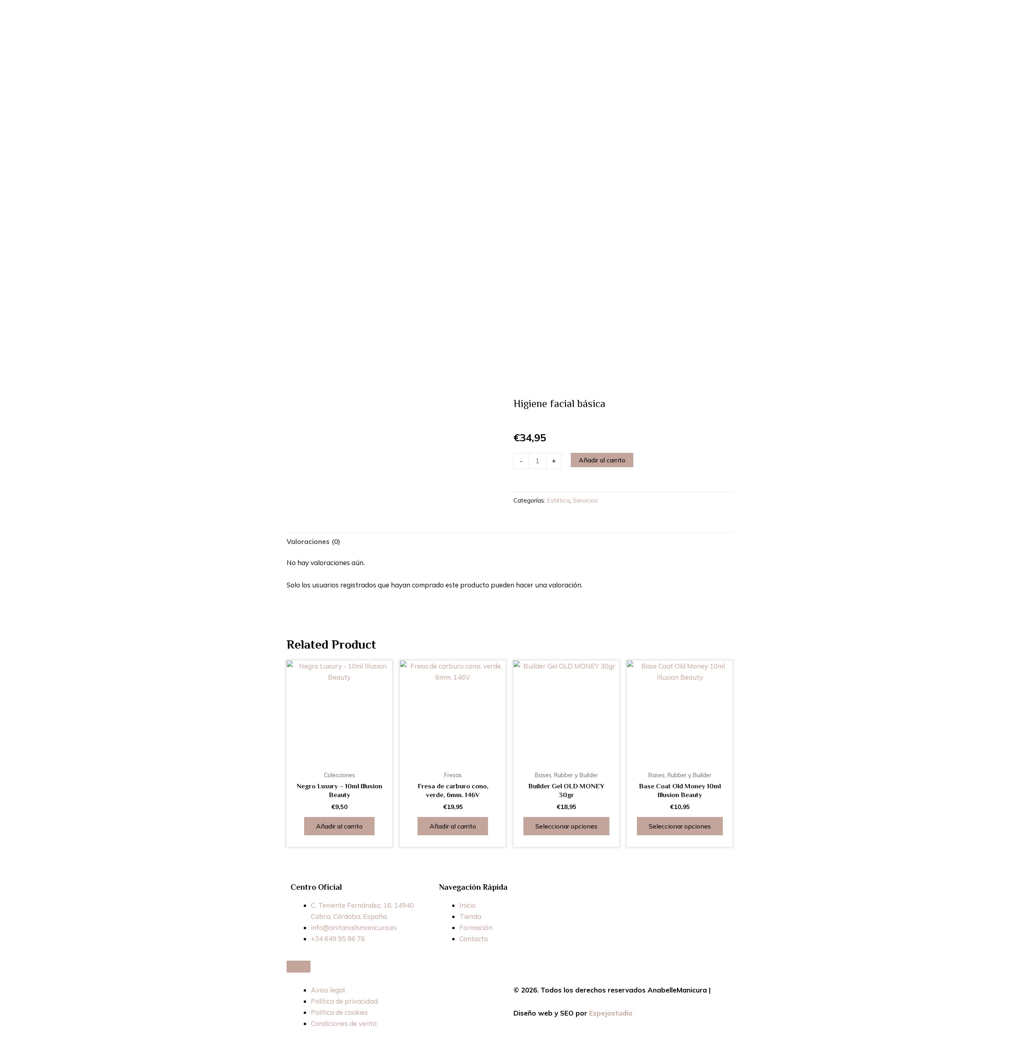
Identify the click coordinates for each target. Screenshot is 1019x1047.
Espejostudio (610, 1013)
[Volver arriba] (298, 967)
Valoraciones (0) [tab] (313, 541)
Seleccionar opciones (566, 826)
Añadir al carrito (602, 460)
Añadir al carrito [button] (339, 826)
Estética (558, 500)
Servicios (585, 500)
